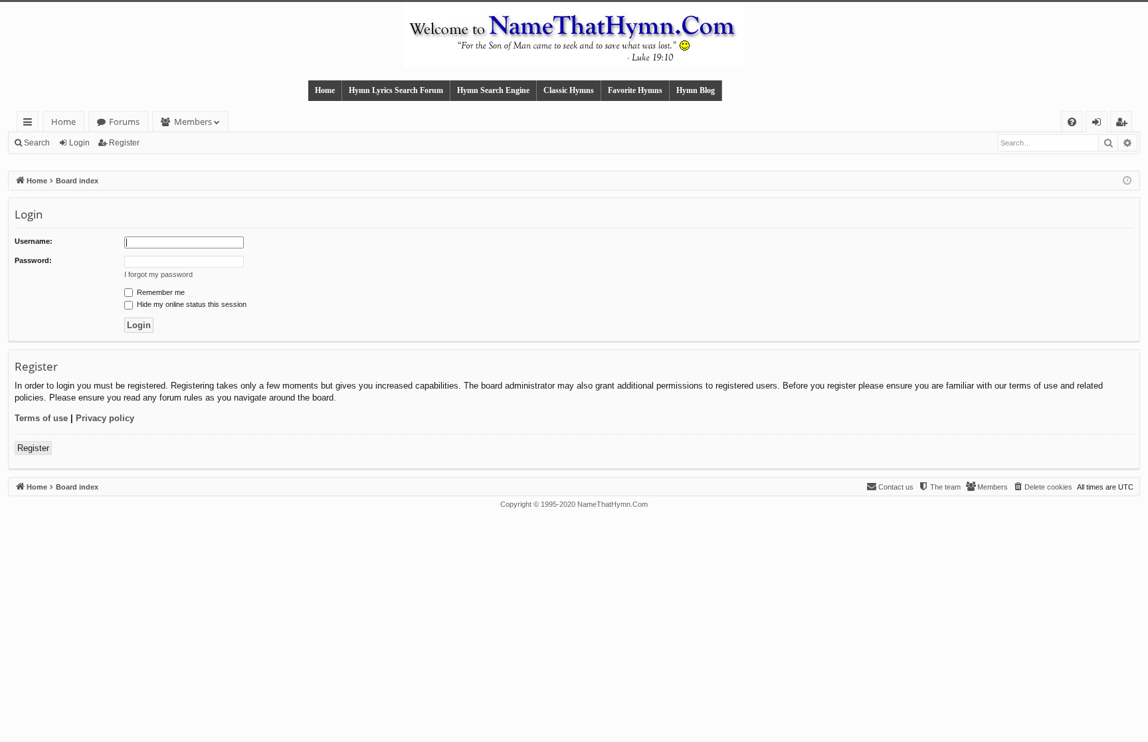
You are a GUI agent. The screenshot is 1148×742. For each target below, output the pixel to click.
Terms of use (41, 418)
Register (124, 142)
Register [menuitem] (1124, 124)
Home (325, 90)
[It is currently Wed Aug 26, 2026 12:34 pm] (1127, 181)
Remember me (160, 292)
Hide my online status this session (190, 304)
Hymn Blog (695, 90)
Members (193, 122)
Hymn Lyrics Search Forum (396, 90)
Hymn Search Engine (493, 90)
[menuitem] (1072, 122)
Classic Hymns (568, 90)
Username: (33, 241)
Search (37, 142)
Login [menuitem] (1099, 124)
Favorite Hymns (635, 90)
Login (79, 142)
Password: (33, 260)
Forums (124, 122)
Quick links (30, 124)
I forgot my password (158, 274)
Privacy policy (105, 418)
